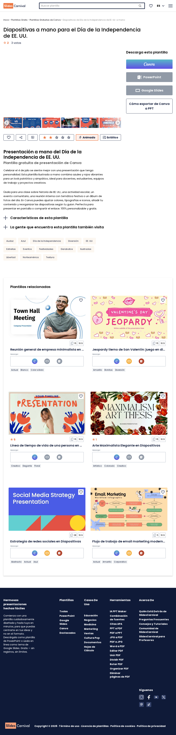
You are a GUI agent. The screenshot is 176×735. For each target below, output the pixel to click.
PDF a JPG (116, 642)
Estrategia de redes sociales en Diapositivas (45, 541)
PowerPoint (67, 616)
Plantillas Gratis (19, 19)
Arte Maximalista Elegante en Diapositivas (126, 445)
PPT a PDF (116, 628)
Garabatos (67, 249)
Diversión (73, 241)
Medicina (90, 624)
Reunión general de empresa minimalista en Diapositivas (56, 349)
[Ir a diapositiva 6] (108, 122)
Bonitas (108, 369)
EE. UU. (89, 241)
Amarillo (97, 369)
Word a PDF (117, 646)
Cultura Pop (92, 638)
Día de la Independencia (47, 241)
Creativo (15, 465)
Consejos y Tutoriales (153, 624)
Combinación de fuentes (119, 617)
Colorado (109, 465)
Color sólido (37, 369)
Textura (50, 257)
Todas (63, 611)
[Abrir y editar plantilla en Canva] (149, 64)
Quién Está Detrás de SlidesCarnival (153, 613)
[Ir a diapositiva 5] (89, 122)
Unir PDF (115, 655)
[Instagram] (141, 697)
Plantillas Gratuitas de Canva (45, 19)
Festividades (46, 249)
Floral (37, 465)
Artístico (97, 465)
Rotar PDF (116, 664)
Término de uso (69, 726)
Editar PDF (116, 650)
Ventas (89, 633)
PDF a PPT (116, 633)
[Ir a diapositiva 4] (70, 122)
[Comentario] (33, 137)
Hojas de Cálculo (89, 648)
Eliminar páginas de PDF (120, 674)
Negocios (90, 620)
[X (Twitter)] (163, 697)
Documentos (92, 642)
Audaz (10, 241)
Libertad (10, 257)
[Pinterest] (141, 704)
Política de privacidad (151, 726)
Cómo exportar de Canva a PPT (149, 106)
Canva (63, 628)
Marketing (91, 629)
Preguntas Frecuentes (154, 619)
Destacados (67, 633)
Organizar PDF (119, 668)
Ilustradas (85, 249)
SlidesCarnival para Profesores (152, 638)
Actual (14, 369)
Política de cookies (123, 726)
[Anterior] (6, 122)
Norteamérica (31, 257)
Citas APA (116, 624)
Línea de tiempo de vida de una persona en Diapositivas (55, 445)
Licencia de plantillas (95, 726)
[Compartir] (21, 137)
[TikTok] (148, 704)
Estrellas (11, 249)
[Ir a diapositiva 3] (51, 122)
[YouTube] (156, 697)
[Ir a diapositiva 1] (12, 122)
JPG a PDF (116, 637)
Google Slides (64, 622)
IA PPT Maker (118, 611)
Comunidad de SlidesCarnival (148, 630)
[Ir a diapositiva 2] (32, 122)
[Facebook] (148, 697)
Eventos (27, 249)
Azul (23, 241)
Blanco (24, 369)
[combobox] (92, 6)
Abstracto (16, 561)
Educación (91, 615)
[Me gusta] (8, 137)
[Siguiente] (117, 122)
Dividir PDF (117, 659)
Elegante (27, 465)
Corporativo (120, 561)
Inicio (6, 19)
